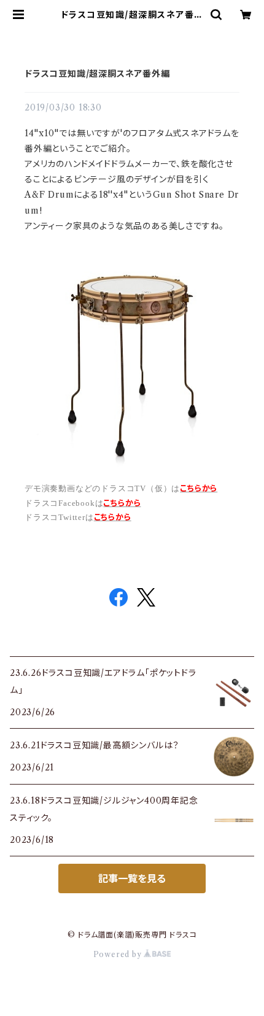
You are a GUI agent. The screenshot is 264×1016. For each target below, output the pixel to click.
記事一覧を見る (132, 878)
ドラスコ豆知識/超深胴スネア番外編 (97, 73)
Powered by (118, 954)
